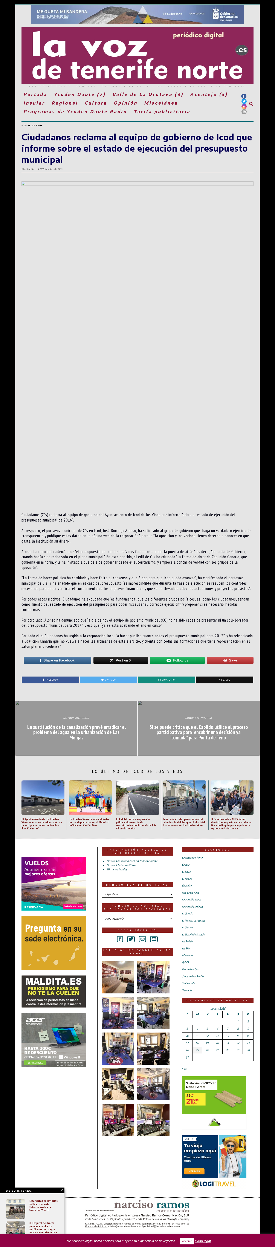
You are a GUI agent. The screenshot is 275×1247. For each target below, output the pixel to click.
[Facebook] (243, 96)
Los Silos (186, 948)
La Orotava (187, 927)
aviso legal (203, 1241)
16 (248, 1035)
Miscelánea (161, 102)
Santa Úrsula (188, 983)
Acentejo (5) (209, 94)
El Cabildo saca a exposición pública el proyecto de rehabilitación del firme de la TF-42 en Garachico (136, 823)
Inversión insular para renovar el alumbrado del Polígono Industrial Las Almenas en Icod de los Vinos (184, 822)
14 (227, 1035)
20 (217, 1043)
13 (217, 1035)
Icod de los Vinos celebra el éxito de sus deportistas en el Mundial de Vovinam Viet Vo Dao (89, 822)
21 (227, 1043)
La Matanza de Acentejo (193, 920)
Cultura (96, 102)
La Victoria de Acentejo (193, 934)
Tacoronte (187, 990)
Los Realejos (187, 941)
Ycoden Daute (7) (80, 94)
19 (207, 1043)
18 (197, 1043)
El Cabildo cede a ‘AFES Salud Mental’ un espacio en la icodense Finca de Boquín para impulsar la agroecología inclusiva (231, 823)
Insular (34, 102)
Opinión (126, 102)
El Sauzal (186, 871)
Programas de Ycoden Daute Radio (75, 111)
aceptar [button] (186, 1241)
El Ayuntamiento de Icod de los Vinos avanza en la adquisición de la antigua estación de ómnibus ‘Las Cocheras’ (41, 823)
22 (238, 1043)
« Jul (184, 1068)
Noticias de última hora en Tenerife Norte (132, 861)
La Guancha (187, 913)
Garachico (187, 885)
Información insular (191, 899)
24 (187, 1050)
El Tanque (187, 879)
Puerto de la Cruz (190, 969)
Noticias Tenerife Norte (121, 865)
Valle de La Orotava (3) (147, 94)
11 (197, 1035)
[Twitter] (244, 101)
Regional (65, 102)
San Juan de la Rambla (193, 976)
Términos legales (117, 869)
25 (197, 1050)
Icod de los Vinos (31, 125)
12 (207, 1035)
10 (187, 1035)
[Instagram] (244, 106)
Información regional (192, 906)
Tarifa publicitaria (162, 111)
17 (187, 1043)
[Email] (244, 111)
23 (248, 1043)
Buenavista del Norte (192, 857)
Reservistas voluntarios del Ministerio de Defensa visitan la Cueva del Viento (43, 1205)
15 (238, 1035)
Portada (35, 94)
